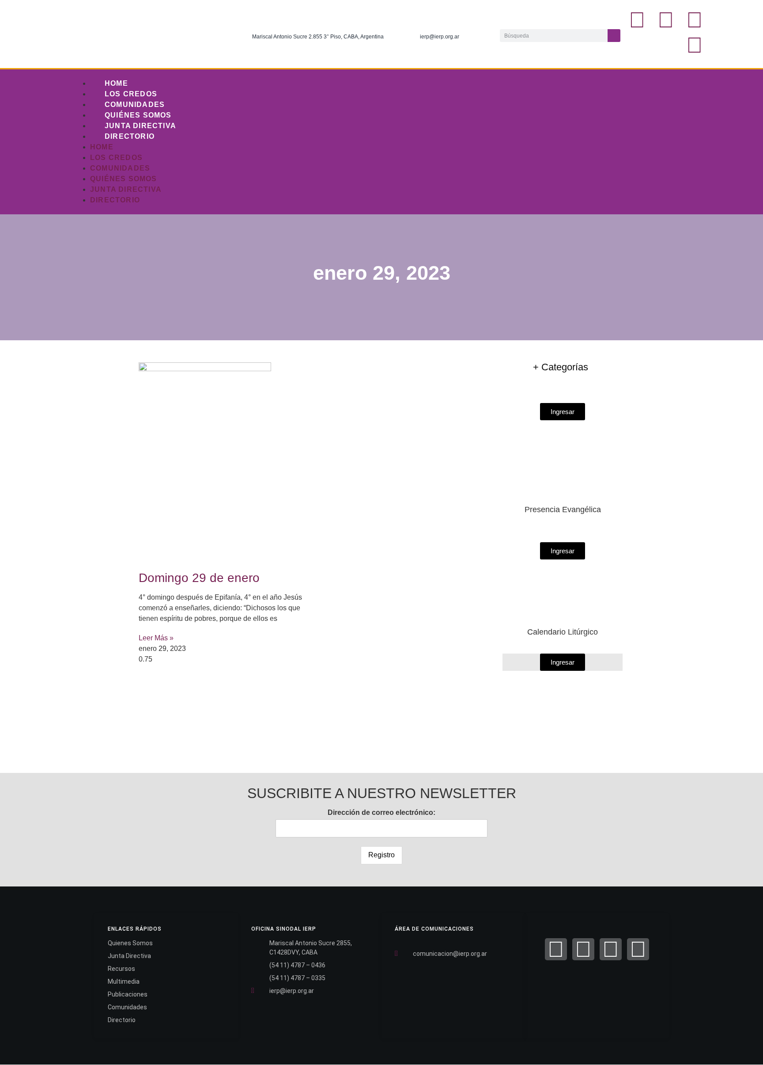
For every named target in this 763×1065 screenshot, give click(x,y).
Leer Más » (156, 638)
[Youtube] (695, 45)
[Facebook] (556, 949)
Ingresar (562, 662)
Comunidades (135, 104)
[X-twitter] (666, 20)
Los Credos (131, 94)
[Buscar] (614, 35)
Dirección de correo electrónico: (381, 812)
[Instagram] (695, 20)
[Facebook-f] (637, 20)
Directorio (130, 136)
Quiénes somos (138, 115)
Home (116, 83)
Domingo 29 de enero (199, 578)
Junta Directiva (140, 125)
